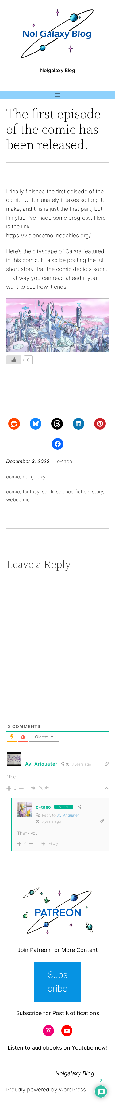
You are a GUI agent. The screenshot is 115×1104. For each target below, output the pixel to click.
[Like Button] (13, 359)
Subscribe (57, 982)
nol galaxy (34, 476)
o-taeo (43, 807)
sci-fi (47, 491)
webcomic (18, 499)
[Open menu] (57, 95)
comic (13, 476)
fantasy (31, 491)
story (97, 491)
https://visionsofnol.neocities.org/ (48, 235)
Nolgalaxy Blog (57, 70)
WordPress (72, 1089)
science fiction (72, 491)
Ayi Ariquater (68, 815)
